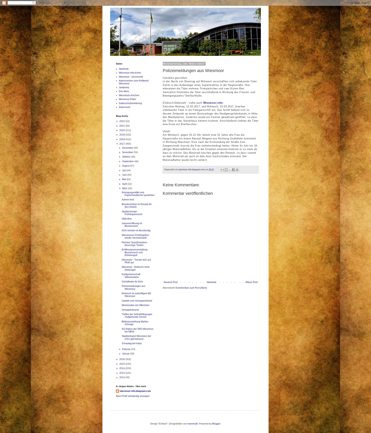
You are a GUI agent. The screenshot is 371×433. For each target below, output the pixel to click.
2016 (122, 359)
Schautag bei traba (132, 343)
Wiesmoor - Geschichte (131, 76)
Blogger (216, 423)
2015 (122, 364)
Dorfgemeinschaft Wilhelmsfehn (131, 275)
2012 (122, 377)
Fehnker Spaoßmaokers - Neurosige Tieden (135, 244)
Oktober (126, 156)
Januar (126, 353)
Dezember (128, 148)
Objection (127, 218)
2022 (122, 121)
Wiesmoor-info (213, 102)
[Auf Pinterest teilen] (237, 170)
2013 (122, 373)
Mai (124, 179)
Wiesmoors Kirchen (129, 95)
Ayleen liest (128, 199)
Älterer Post (251, 282)
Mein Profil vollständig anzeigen (133, 396)
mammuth (192, 423)
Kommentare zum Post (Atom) (191, 287)
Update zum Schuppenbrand (137, 300)
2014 (122, 368)
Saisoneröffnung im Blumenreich (132, 224)
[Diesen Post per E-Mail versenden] (222, 170)
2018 (122, 139)
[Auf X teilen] (230, 170)
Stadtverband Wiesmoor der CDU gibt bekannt (136, 337)
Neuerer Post (171, 282)
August (126, 165)
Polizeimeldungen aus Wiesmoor (133, 287)
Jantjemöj (124, 87)
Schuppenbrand (130, 309)
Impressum (124, 107)
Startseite (211, 282)
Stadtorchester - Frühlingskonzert (132, 213)
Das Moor (124, 91)
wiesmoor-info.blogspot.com (135, 391)
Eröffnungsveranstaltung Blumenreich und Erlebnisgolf (134, 252)
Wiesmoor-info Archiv (130, 72)
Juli (124, 170)
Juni (124, 175)
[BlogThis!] (226, 170)
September (128, 161)
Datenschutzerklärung (130, 103)
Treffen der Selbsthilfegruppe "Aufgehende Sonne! (137, 315)
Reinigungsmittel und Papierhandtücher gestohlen (138, 194)
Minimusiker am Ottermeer (135, 305)
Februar (126, 349)
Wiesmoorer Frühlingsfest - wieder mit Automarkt (136, 236)
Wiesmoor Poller (127, 99)
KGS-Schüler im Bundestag (136, 230)
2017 (122, 143)
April (125, 184)
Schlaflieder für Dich (132, 281)
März (125, 188)
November (128, 152)
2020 (122, 130)
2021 (122, 126)
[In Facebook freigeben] (233, 170)
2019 (122, 134)
